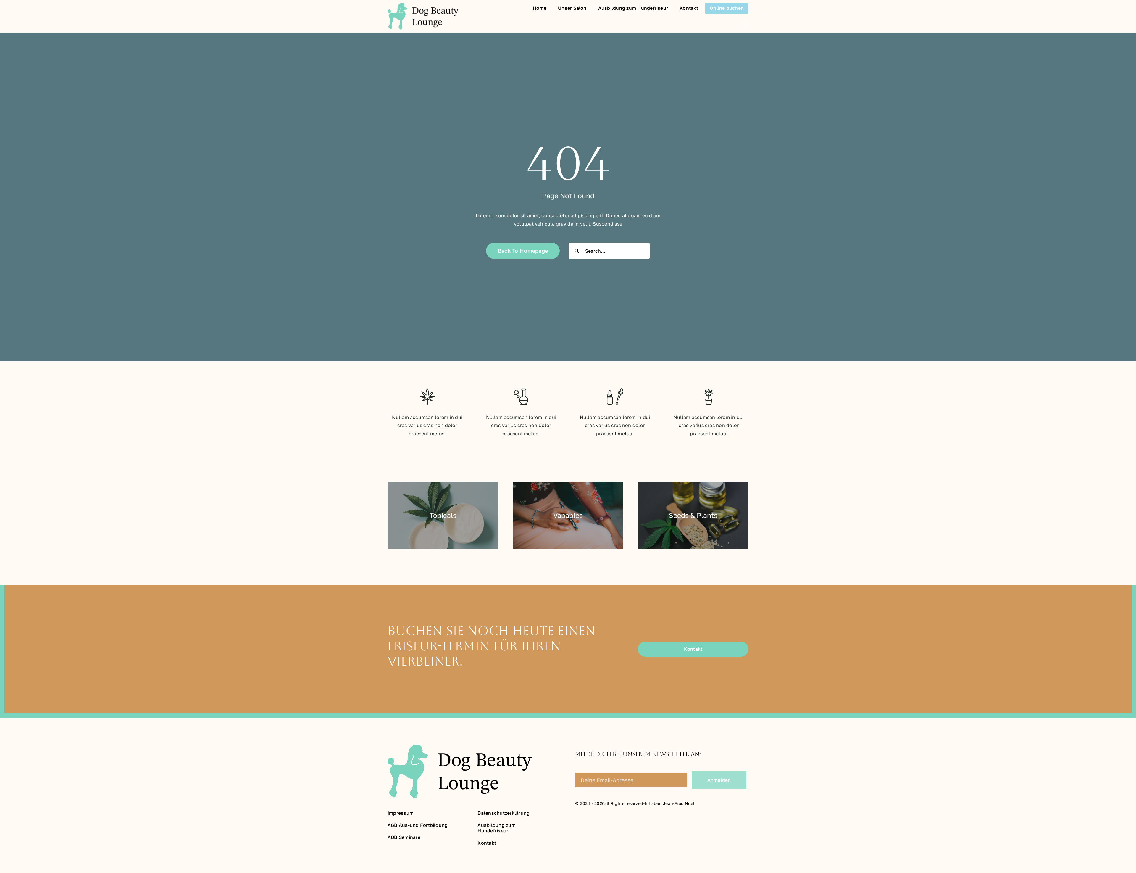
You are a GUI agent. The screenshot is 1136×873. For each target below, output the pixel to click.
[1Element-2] (423, 5)
